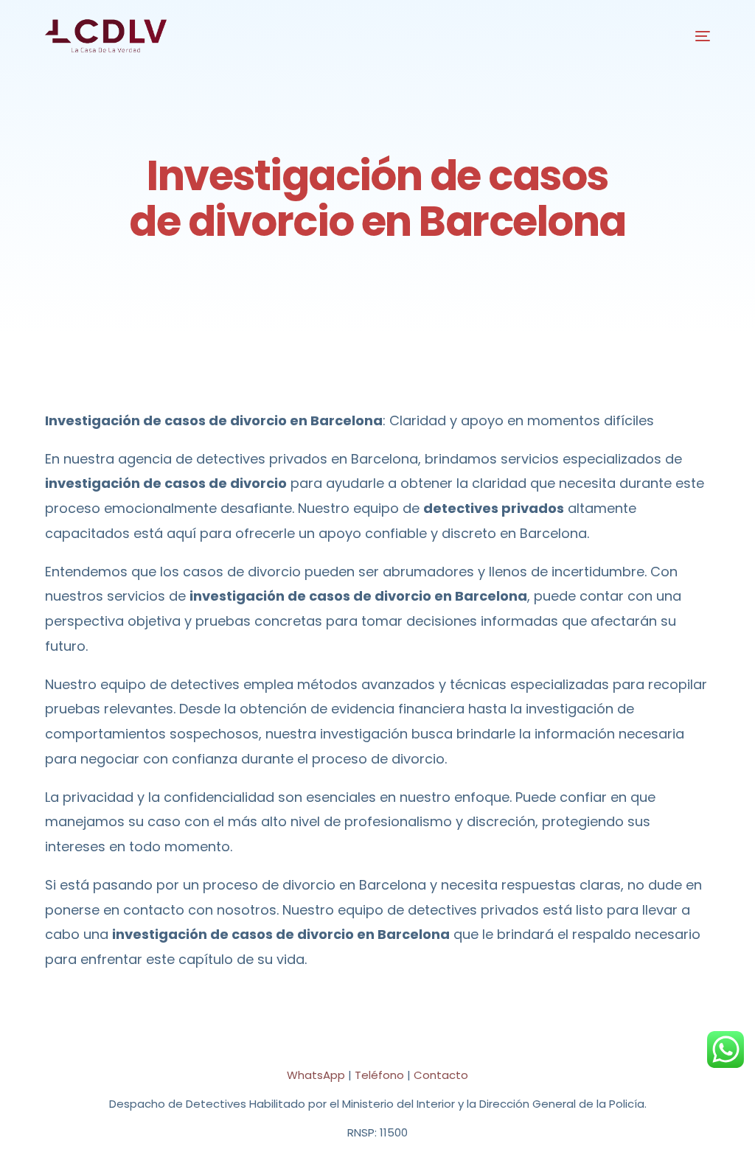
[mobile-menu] (691, 36)
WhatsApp (316, 1075)
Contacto (441, 1075)
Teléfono (379, 1075)
